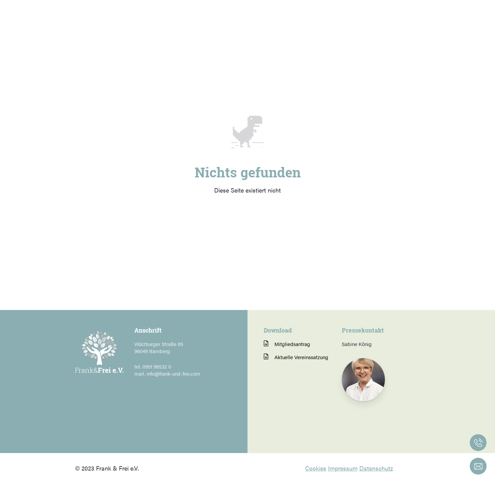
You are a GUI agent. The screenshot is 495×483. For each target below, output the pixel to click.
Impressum (343, 468)
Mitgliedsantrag (292, 343)
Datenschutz (376, 468)
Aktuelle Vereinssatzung (301, 356)
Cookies (315, 468)
